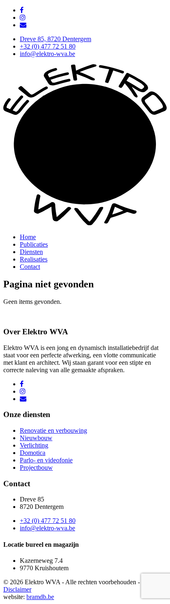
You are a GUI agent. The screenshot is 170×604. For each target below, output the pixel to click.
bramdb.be (40, 596)
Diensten (31, 251)
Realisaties (33, 259)
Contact (30, 266)
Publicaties (34, 244)
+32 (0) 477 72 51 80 (48, 46)
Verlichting (34, 445)
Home (28, 236)
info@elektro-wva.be (47, 53)
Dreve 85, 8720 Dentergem (55, 38)
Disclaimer (17, 589)
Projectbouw (36, 467)
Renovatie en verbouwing (53, 430)
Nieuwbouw (36, 437)
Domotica (32, 452)
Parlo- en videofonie (46, 460)
